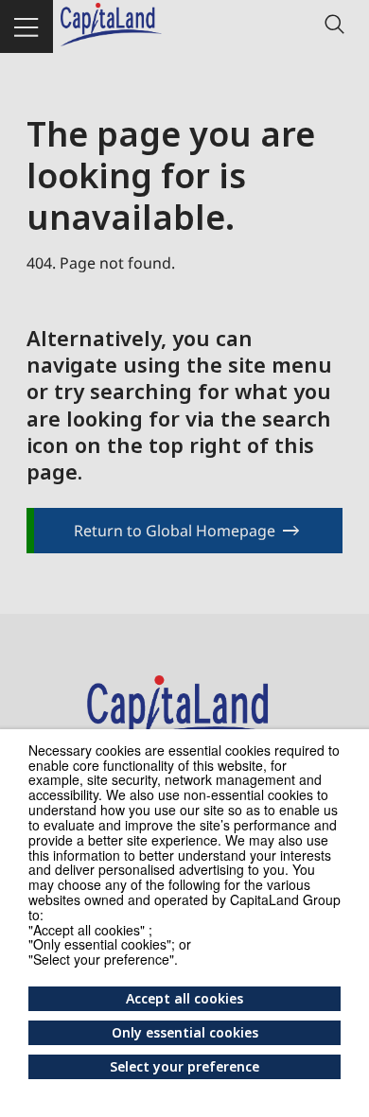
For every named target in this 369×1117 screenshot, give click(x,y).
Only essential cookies (185, 1032)
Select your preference (184, 1066)
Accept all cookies (184, 998)
